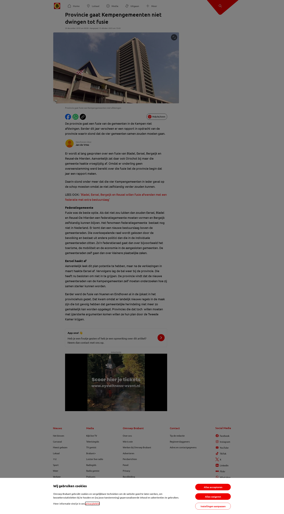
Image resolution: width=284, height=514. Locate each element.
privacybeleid (92, 503)
